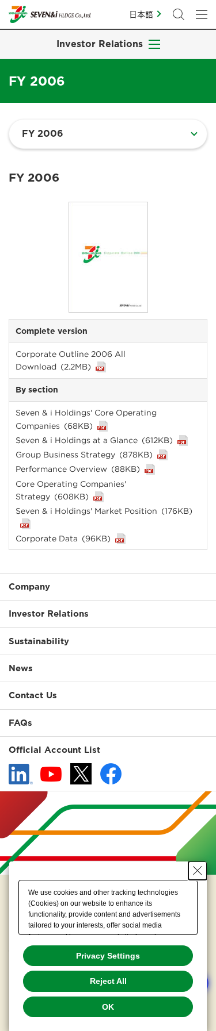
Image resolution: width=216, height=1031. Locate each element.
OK (108, 1006)
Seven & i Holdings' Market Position (104, 511)
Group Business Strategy (84, 454)
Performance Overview (78, 469)
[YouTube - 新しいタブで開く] (51, 774)
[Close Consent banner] (197, 870)
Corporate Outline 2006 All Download (71, 360)
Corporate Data (63, 538)
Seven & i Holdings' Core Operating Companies (86, 418)
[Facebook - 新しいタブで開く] (111, 773)
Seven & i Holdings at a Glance (94, 440)
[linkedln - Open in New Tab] (21, 774)
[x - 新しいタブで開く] (81, 773)
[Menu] (201, 14)
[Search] (178, 14)
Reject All (108, 981)
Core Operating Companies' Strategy (71, 490)
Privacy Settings (108, 955)
